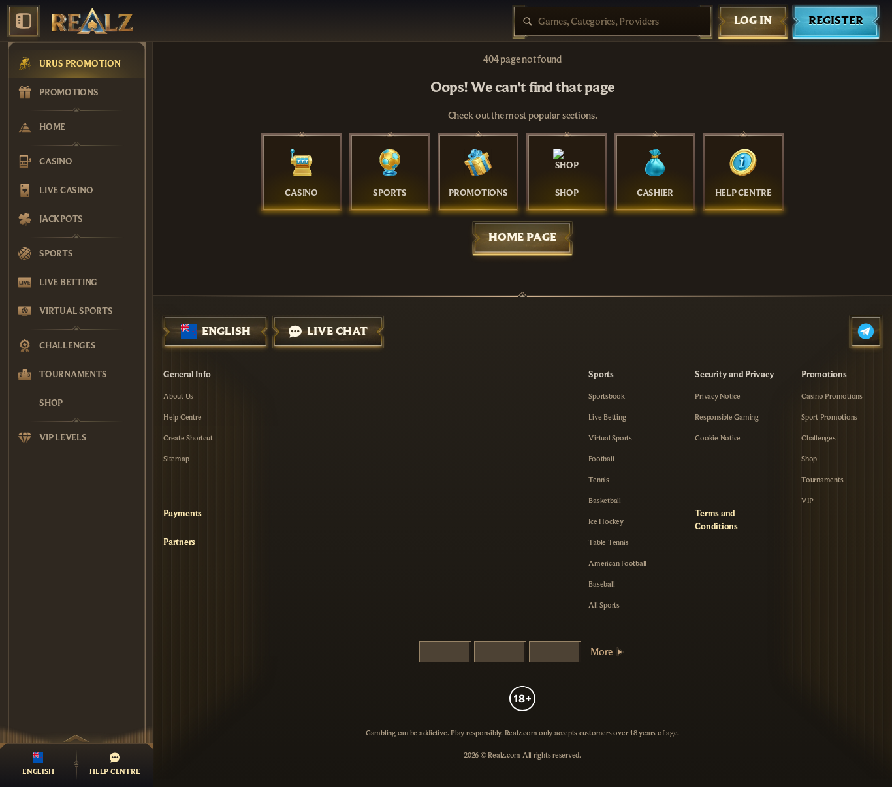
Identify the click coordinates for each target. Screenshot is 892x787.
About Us (178, 396)
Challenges (818, 437)
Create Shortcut (187, 437)
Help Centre (182, 417)
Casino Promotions (832, 396)
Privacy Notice (718, 396)
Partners (179, 542)
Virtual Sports (610, 437)
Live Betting (607, 417)
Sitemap (176, 458)
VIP (807, 500)
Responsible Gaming (727, 417)
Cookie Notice (718, 437)
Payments (182, 513)
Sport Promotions (829, 417)
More (601, 652)
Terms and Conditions (716, 520)
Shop (809, 458)
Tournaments (822, 479)
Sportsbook (606, 396)
